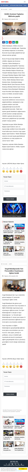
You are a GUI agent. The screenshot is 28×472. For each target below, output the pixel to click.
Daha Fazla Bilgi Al (19, 470)
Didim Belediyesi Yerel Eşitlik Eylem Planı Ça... (19, 255)
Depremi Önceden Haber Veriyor (11, 5)
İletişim (22, 465)
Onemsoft (16, 463)
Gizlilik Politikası (10, 465)
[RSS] (18, 464)
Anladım (23, 468)
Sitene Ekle (17, 465)
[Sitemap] (21, 464)
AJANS (10, 9)
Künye (5, 465)
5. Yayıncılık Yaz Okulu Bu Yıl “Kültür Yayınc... (7, 243)
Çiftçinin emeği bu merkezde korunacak (19, 243)
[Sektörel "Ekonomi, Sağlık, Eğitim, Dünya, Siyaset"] (5, 2)
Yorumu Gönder (10, 199)
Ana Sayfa (5, 9)
